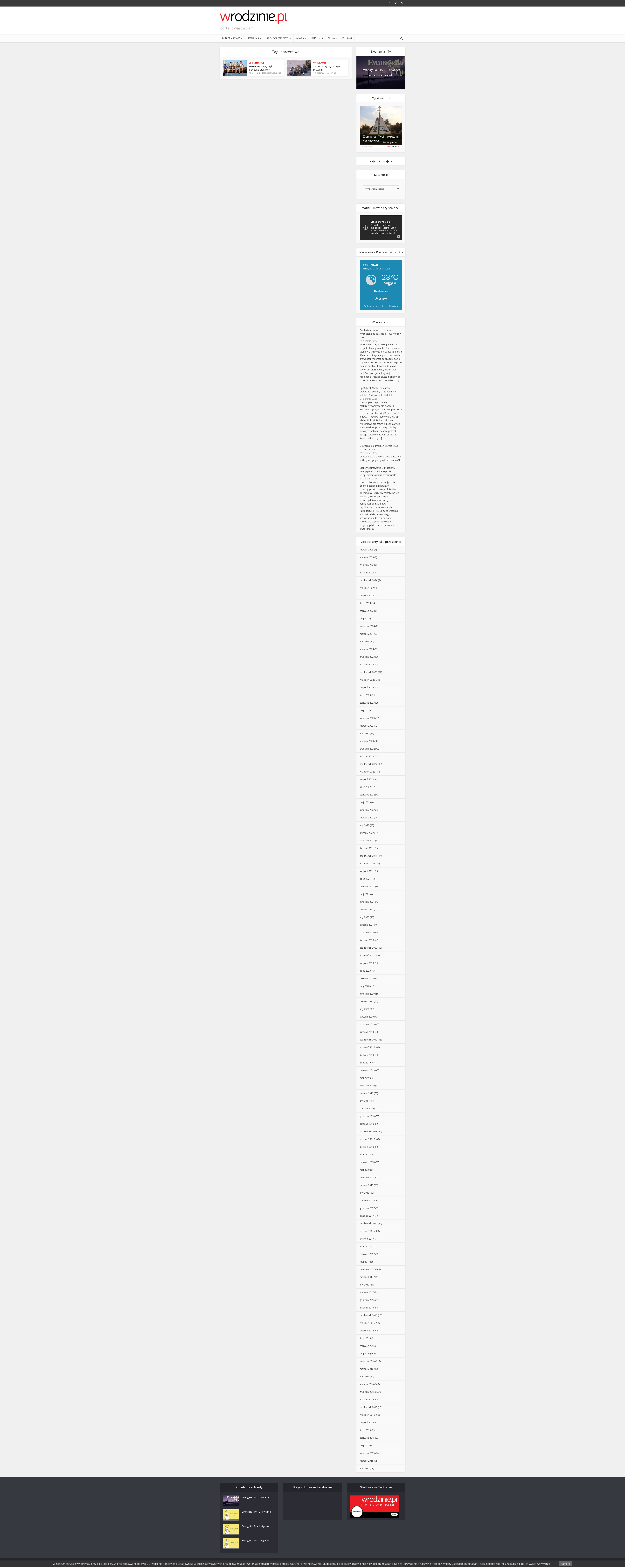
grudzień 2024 (367, 564)
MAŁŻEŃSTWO (231, 38)
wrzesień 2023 (367, 679)
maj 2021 (365, 894)
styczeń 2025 (367, 557)
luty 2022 (364, 825)
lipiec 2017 (365, 1246)
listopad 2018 (367, 1123)
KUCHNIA (317, 38)
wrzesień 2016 (367, 1322)
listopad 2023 (367, 664)
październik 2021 (368, 855)
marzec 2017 (366, 1276)
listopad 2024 (367, 572)
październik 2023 (368, 672)
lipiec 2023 (365, 695)
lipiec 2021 (365, 878)
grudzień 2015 (367, 1391)
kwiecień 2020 (367, 993)
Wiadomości (381, 322)
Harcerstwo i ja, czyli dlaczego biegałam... (260, 68)
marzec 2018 (366, 1185)
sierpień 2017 (367, 1238)
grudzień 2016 (367, 1299)
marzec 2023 (366, 725)
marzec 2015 (366, 1460)
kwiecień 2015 (367, 1453)
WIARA (300, 38)
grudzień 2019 (367, 1024)
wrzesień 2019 (367, 1047)
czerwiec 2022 (367, 794)
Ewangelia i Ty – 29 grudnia (256, 1540)
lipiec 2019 (365, 1062)
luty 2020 (364, 1009)
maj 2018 (365, 1169)
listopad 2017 (367, 1215)
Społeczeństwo (256, 62)
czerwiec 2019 (367, 1070)
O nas (331, 38)
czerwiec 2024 (367, 610)
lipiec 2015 (365, 1430)
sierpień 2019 (367, 1054)
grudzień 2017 (367, 1208)
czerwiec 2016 (367, 1345)
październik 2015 (368, 1407)
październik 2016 (368, 1315)
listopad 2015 (367, 1399)
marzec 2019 (366, 1093)
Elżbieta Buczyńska (271, 72)
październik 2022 (368, 763)
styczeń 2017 (367, 1292)
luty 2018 (364, 1192)
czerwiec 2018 (367, 1162)
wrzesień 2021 (367, 863)
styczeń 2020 (367, 1016)
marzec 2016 (366, 1368)
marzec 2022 (366, 817)
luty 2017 (364, 1284)
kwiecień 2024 (367, 626)
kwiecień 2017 (367, 1269)
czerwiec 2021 (367, 886)
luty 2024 (364, 641)
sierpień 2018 (367, 1146)
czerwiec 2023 (367, 702)
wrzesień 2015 (367, 1414)
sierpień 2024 (367, 595)
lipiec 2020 (365, 970)
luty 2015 (364, 1468)
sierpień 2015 (367, 1422)
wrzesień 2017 (367, 1231)
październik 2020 (368, 947)
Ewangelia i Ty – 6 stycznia (256, 1526)
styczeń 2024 (367, 649)
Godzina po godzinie (374, 306)
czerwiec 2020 (367, 978)
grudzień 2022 (367, 748)
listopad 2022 (367, 756)
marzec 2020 (366, 1001)
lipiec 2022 (365, 786)
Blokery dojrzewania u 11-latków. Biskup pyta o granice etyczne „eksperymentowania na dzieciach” (378, 471)
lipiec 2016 (365, 1338)
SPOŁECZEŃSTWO (277, 38)
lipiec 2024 (365, 603)
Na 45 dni (393, 306)
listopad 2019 (367, 1031)
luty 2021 (364, 917)
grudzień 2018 (367, 1116)
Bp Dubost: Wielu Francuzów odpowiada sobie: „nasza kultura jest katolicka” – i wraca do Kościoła (379, 391)
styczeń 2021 (367, 924)
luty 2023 (364, 733)
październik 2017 (368, 1223)
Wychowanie (319, 62)
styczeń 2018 (367, 1200)
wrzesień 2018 (367, 1139)
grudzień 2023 (367, 656)
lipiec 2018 (365, 1154)
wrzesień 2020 (367, 955)
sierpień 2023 (367, 687)
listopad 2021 (367, 848)
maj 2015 (365, 1445)
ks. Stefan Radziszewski (381, 75)
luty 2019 (364, 1100)
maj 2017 (365, 1261)
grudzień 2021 (367, 840)
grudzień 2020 (367, 932)
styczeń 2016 (367, 1384)
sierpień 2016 (367, 1330)
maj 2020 (365, 986)
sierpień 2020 (367, 963)
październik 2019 (368, 1039)
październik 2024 (368, 580)
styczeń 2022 (367, 832)
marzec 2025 (366, 549)
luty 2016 (364, 1376)
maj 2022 (365, 802)
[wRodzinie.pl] (253, 17)
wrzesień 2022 (367, 771)
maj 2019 (365, 1077)
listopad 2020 (367, 940)
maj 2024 (365, 618)
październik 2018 (368, 1131)
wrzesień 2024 (367, 587)
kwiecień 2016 (367, 1361)
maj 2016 (365, 1353)
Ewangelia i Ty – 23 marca (380, 70)
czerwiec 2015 (367, 1437)
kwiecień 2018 (367, 1177)
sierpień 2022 (367, 779)
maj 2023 (365, 710)
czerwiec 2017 (367, 1254)
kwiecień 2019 (367, 1085)
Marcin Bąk (331, 72)
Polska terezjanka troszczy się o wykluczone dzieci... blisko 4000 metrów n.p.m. (380, 334)
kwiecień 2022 (367, 809)
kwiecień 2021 (367, 901)
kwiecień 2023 (367, 718)
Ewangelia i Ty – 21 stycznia (256, 1511)
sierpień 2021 (367, 871)
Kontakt (347, 38)
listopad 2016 (367, 1307)
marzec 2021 (366, 909)
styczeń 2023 (367, 741)
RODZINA (253, 38)
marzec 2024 (366, 633)
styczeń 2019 (367, 1108)
